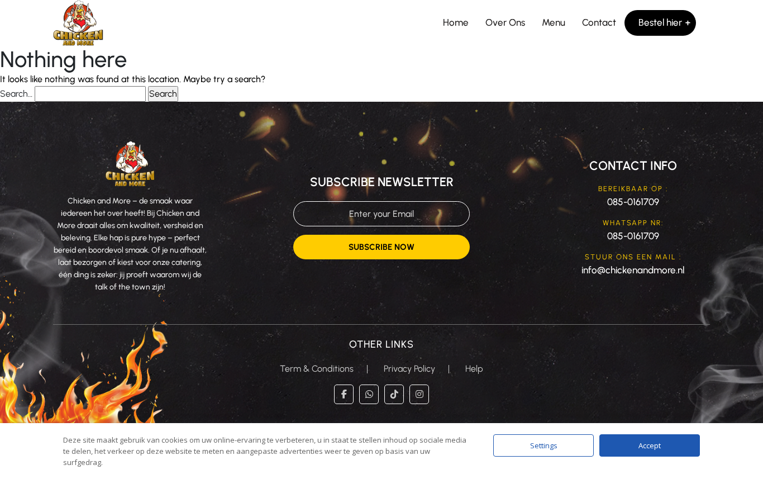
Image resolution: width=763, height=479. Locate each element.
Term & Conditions (317, 368)
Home (456, 22)
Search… (16, 93)
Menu (553, 22)
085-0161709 (633, 201)
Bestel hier (660, 22)
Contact (599, 22)
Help (474, 368)
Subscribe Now (381, 247)
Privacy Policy (409, 368)
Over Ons (505, 22)
